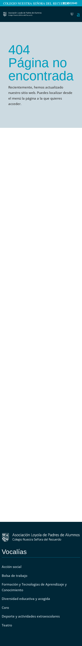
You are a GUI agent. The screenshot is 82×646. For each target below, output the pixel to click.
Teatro (7, 625)
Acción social (11, 566)
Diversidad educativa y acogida (26, 598)
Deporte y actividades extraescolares (31, 616)
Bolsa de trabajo (14, 575)
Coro (5, 607)
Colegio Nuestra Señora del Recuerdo (36, 3)
